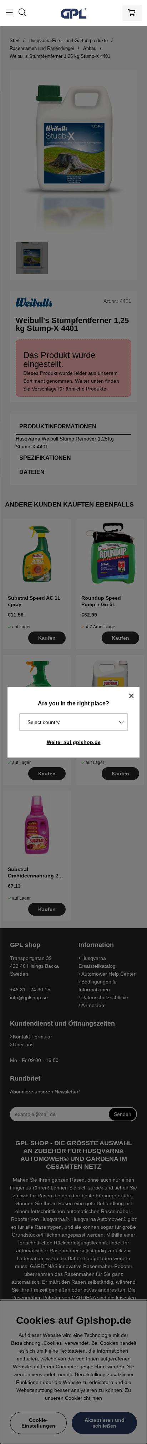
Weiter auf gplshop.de (74, 742)
